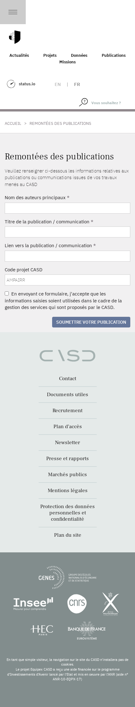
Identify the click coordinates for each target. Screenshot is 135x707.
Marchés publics (67, 474)
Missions (67, 62)
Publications (114, 55)
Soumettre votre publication (91, 322)
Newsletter (67, 442)
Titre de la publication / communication (49, 222)
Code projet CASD (23, 270)
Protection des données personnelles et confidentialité (67, 513)
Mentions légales (68, 490)
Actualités (19, 55)
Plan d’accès (67, 426)
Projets (50, 55)
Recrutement (67, 410)
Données (79, 55)
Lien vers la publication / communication (50, 245)
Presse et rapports (67, 458)
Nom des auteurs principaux (37, 197)
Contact (67, 378)
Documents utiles (67, 394)
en (58, 84)
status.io (27, 84)
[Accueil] (14, 37)
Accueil (13, 123)
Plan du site (67, 535)
